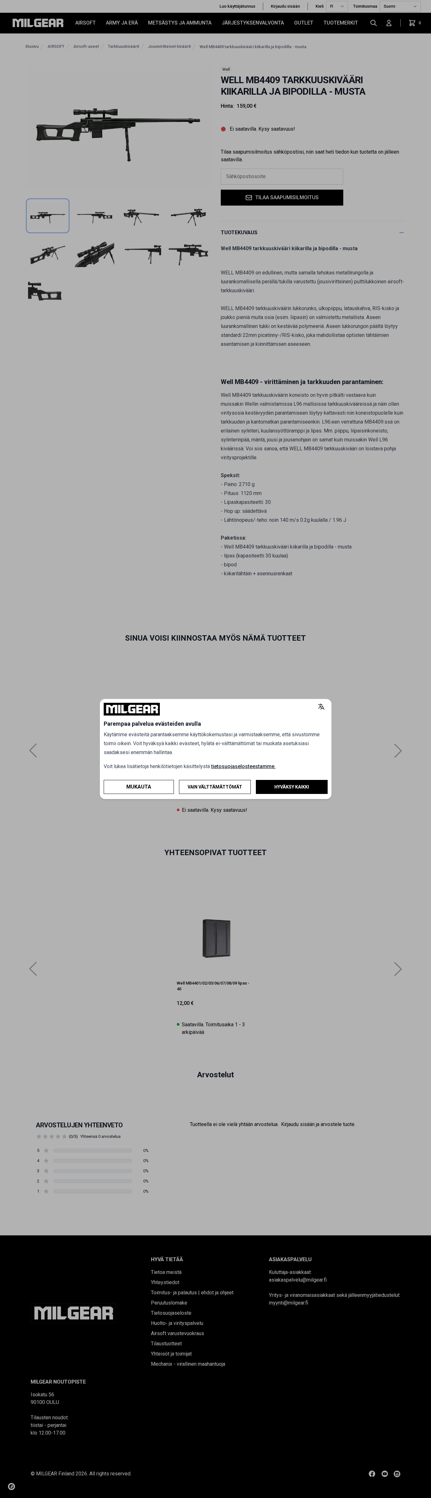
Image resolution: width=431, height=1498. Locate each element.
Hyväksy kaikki (291, 786)
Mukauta (138, 787)
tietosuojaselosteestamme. (243, 766)
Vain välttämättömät (215, 786)
